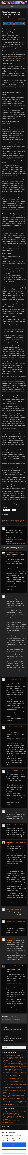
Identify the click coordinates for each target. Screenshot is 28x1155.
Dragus (14, 19)
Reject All (14, 1152)
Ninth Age (18, 521)
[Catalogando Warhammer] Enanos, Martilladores (13, 1114)
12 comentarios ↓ (21, 19)
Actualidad (17, 520)
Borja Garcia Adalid (10, 842)
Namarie (4, 1057)
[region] (14, 1142)
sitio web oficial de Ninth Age (17, 58)
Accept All (14, 1144)
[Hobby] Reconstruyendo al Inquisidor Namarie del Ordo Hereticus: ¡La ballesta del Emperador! (13, 1058)
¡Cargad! (4, 1129)
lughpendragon (9, 770)
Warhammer (4, 523)
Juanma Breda (9, 965)
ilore (9, 598)
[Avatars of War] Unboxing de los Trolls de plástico (13, 1121)
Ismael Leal (5, 1098)
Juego (21, 520)
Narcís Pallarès (9, 726)
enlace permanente (19, 523)
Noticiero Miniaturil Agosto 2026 (13, 1055)
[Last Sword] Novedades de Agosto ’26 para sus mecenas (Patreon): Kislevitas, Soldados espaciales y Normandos (14, 1095)
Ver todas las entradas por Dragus (15, 543)
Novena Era (22, 521)
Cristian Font (9, 679)
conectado (13, 1019)
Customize (14, 1148)
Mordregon (8, 921)
